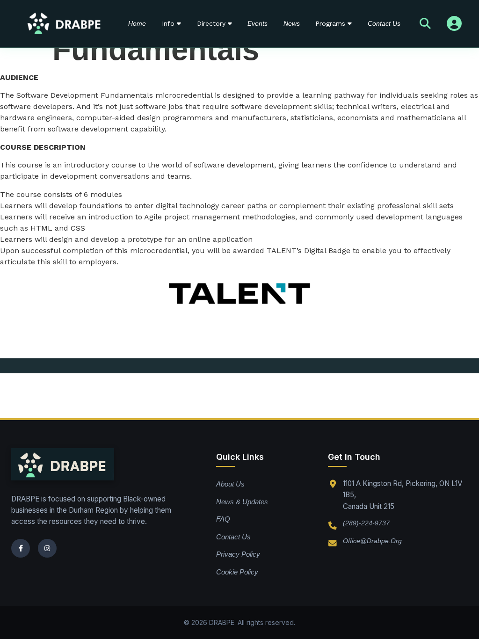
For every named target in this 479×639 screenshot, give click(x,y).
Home (137, 23)
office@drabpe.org (372, 540)
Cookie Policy (237, 572)
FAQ (223, 519)
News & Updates (242, 502)
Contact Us (384, 23)
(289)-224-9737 (366, 523)
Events (257, 23)
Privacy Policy (238, 554)
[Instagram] (47, 548)
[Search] (425, 23)
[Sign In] (454, 23)
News (291, 23)
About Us (230, 484)
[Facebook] (20, 548)
